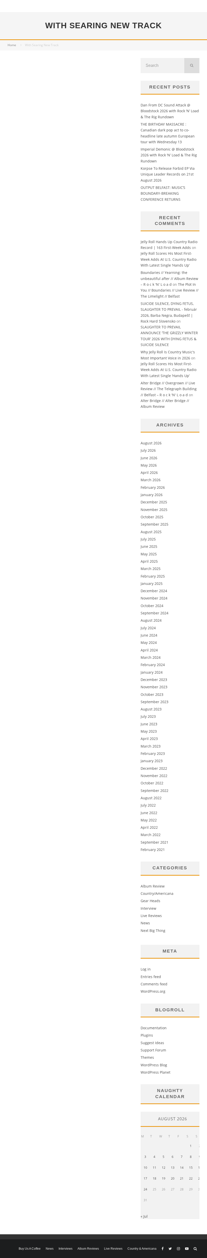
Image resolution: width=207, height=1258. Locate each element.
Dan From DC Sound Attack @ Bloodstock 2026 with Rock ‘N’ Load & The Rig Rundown (170, 111)
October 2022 (152, 783)
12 (163, 1167)
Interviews (65, 1248)
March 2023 (151, 746)
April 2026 (149, 472)
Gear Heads (150, 900)
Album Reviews (88, 1248)
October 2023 (152, 694)
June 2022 (149, 812)
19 (163, 1178)
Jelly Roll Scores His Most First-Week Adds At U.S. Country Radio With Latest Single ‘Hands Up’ (168, 259)
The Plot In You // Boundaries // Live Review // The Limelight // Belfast (169, 290)
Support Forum (153, 1050)
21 (182, 1178)
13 (172, 1167)
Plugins (147, 1035)
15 (191, 1167)
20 (172, 1178)
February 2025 (153, 576)
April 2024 (149, 650)
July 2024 (148, 627)
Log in (146, 969)
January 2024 (152, 672)
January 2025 (152, 583)
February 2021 (153, 849)
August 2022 (151, 797)
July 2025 (148, 539)
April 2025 (149, 561)
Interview (148, 908)
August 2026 (151, 443)
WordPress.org (153, 991)
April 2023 (149, 738)
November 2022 (154, 775)
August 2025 (151, 531)
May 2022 (149, 820)
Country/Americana (157, 893)
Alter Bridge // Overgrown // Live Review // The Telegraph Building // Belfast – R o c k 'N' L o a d (169, 389)
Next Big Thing (153, 930)
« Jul (144, 1216)
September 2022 (154, 790)
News (145, 923)
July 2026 (148, 450)
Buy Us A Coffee (30, 1248)
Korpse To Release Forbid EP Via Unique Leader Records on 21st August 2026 (168, 174)
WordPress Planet (155, 1072)
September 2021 (154, 842)
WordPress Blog (154, 1065)
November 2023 (154, 686)
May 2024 (149, 642)
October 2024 (152, 605)
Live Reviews (151, 915)
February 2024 (153, 664)
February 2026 (153, 487)
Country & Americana (142, 1248)
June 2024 (149, 635)
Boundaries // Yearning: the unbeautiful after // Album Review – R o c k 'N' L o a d (169, 278)
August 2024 (151, 620)
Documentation (154, 1027)
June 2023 (149, 724)
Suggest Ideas (152, 1042)
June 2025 (149, 546)
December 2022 (154, 768)
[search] (191, 65)
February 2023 (153, 753)
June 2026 (149, 457)
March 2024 (151, 657)
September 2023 (154, 701)
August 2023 (151, 709)
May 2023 (149, 731)
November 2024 (154, 598)
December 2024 (154, 590)
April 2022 (149, 827)
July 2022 (148, 805)
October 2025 (152, 516)
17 (145, 1178)
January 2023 (152, 760)
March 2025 (151, 568)
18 (154, 1178)
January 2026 (152, 494)
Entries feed (151, 976)
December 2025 (154, 502)
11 (154, 1167)
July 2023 (148, 716)
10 (145, 1167)
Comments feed (154, 984)
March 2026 (151, 479)
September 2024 (154, 613)
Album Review (153, 886)
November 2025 (154, 509)
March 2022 (151, 834)
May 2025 (149, 554)
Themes (147, 1057)
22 (191, 1178)
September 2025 (154, 524)
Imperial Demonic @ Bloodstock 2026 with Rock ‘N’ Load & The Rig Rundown (169, 155)
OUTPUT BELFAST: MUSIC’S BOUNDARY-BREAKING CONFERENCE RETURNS (163, 193)
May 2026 (149, 465)
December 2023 (154, 679)
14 (182, 1167)
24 (145, 1189)
